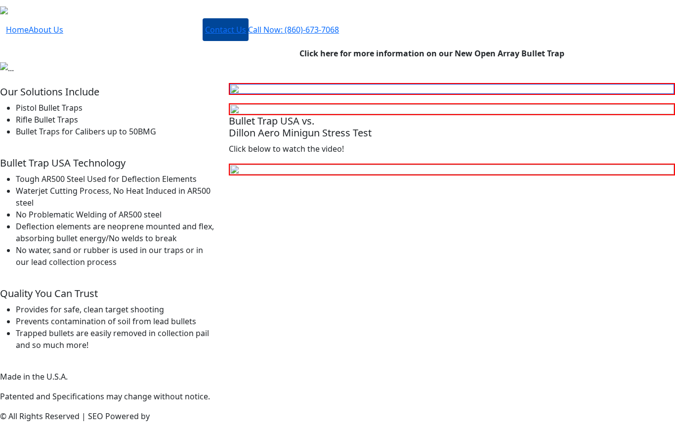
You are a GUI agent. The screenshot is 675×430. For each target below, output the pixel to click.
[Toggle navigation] (24, 10)
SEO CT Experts (180, 416)
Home (17, 29)
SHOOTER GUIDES (159, 33)
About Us (46, 29)
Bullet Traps (89, 33)
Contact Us (225, 29)
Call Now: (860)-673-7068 (293, 29)
